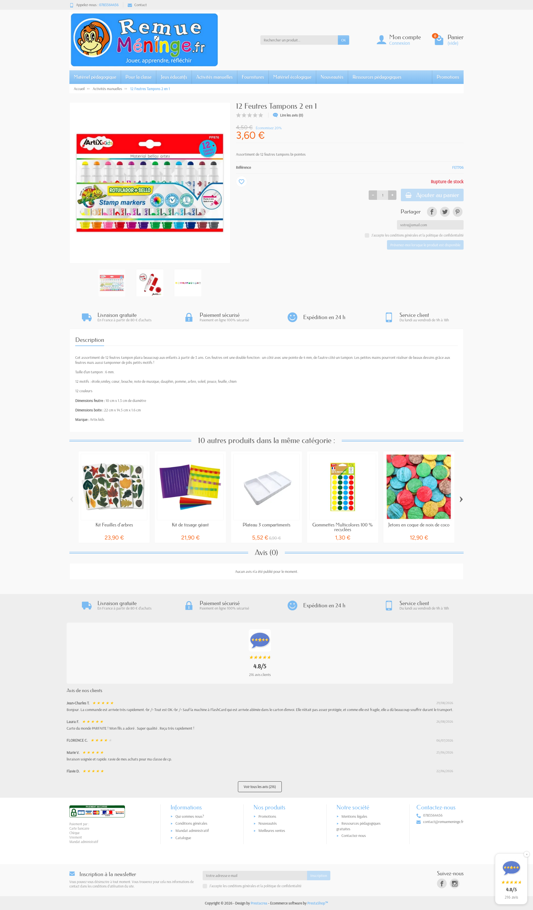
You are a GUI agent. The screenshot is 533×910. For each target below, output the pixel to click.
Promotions (448, 77)
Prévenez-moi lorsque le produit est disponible (425, 244)
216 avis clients (260, 674)
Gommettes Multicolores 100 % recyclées (342, 527)
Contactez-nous (353, 835)
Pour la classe (138, 77)
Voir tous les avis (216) (260, 786)
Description (89, 340)
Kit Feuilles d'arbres (114, 525)
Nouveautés (332, 77)
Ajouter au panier (437, 195)
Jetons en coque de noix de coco (418, 525)
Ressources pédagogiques (377, 77)
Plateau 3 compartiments (266, 525)
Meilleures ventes (271, 830)
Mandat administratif (192, 830)
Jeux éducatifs (174, 77)
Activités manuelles (214, 77)
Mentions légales (354, 816)
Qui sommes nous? (189, 816)
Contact (140, 4)
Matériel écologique (292, 77)
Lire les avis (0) (291, 115)
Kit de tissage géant (190, 525)
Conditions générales (191, 823)
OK (343, 40)
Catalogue (183, 837)
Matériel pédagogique (95, 77)
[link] (432, 212)
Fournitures (253, 77)
